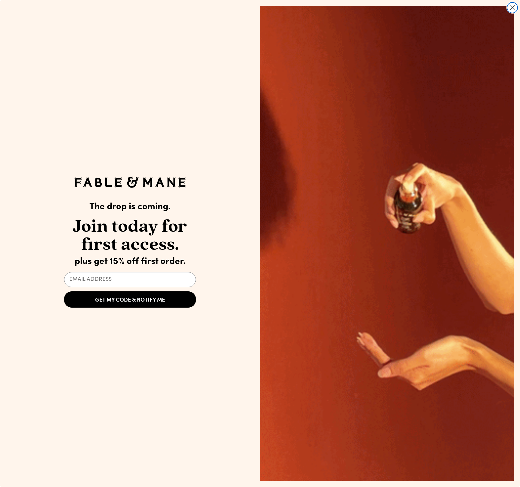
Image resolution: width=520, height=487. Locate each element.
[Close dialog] (512, 7)
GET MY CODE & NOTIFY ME (130, 299)
